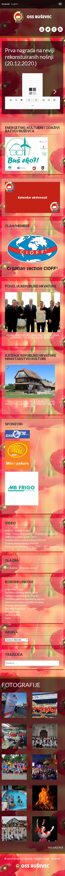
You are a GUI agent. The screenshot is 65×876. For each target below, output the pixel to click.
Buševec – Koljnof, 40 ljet (17, 530)
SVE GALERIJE (55, 847)
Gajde (8, 618)
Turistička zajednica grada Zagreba (22, 595)
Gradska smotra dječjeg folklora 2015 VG (25, 540)
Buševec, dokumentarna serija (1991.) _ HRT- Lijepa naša (32, 546)
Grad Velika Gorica (14, 589)
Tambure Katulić (13, 615)
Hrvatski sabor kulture (16, 605)
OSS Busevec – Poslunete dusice (20, 568)
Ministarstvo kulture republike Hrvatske (24, 602)
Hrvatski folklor (12, 611)
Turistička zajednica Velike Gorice (21, 592)
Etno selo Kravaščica (15, 608)
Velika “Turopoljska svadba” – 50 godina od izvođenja (31, 533)
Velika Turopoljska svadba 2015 (20, 537)
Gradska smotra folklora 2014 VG (21, 543)
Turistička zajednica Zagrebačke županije (25, 599)
